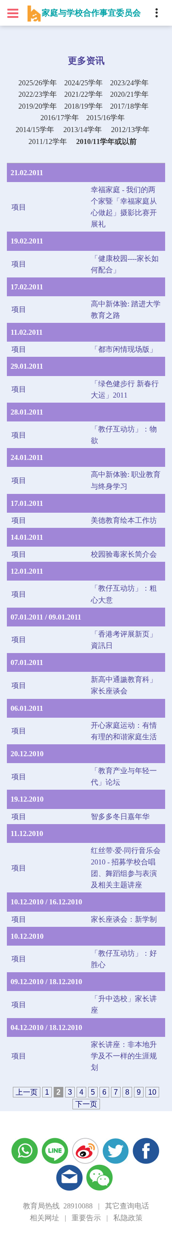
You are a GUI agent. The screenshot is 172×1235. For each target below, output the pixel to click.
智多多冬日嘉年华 (120, 816)
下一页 (86, 1104)
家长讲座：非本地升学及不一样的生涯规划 (124, 1056)
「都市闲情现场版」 (124, 349)
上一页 (27, 1092)
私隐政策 (128, 1218)
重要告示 (86, 1218)
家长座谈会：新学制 (124, 919)
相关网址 (44, 1218)
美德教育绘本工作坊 (124, 520)
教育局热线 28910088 (58, 1206)
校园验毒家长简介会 (124, 554)
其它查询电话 (127, 1206)
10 (152, 1092)
